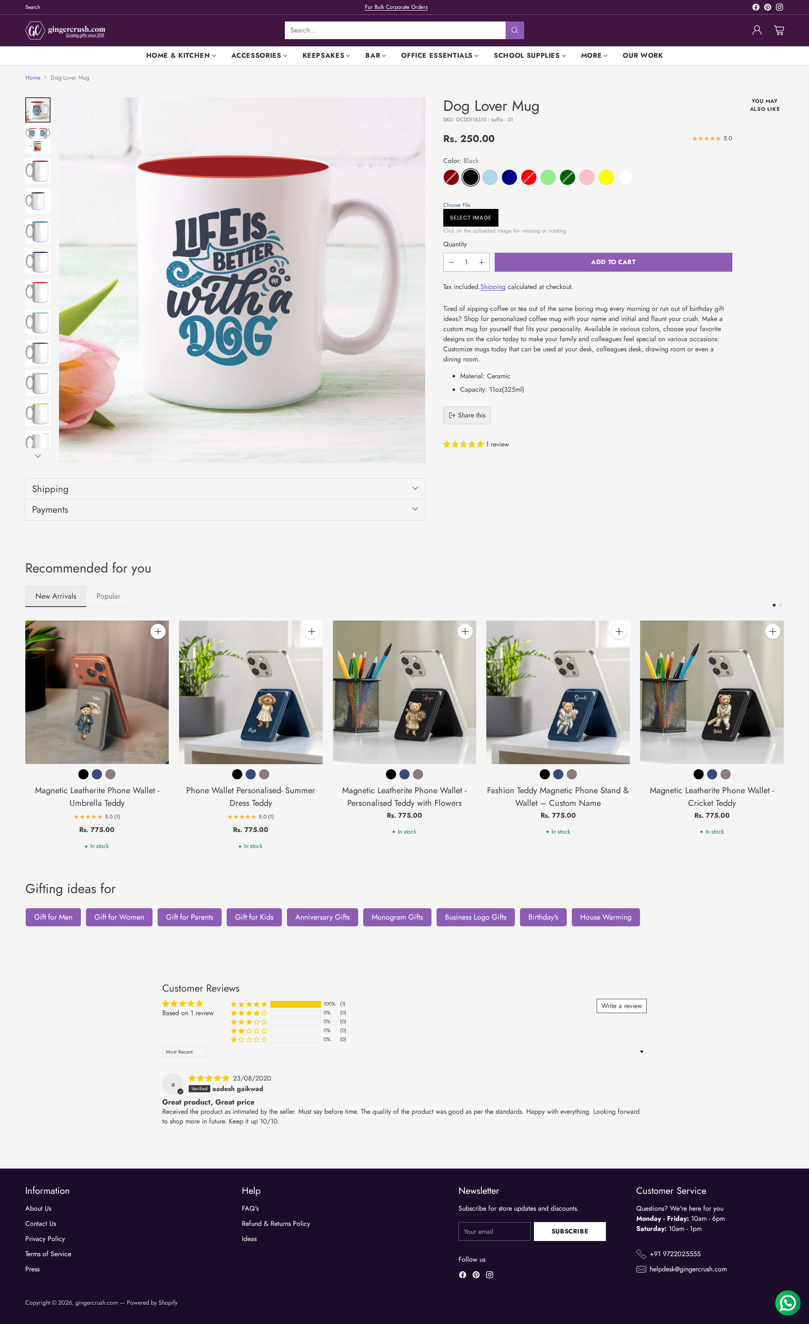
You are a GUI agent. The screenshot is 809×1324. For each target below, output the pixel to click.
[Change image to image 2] (38, 140)
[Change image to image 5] (38, 231)
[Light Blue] (490, 177)
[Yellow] (606, 177)
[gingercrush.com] (65, 30)
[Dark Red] (451, 177)
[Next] (783, 735)
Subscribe (570, 1231)
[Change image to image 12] (38, 443)
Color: (461, 161)
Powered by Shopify (152, 1302)
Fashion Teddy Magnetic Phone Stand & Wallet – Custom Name (558, 796)
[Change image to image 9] (38, 352)
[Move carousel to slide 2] (780, 605)
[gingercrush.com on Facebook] (756, 8)
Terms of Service (48, 1254)
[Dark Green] (568, 177)
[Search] (515, 30)
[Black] (471, 177)
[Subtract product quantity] (451, 262)
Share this (471, 415)
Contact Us (40, 1223)
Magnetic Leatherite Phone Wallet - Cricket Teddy (712, 796)
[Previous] (25, 735)
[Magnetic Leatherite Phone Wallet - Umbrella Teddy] (97, 692)
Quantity (455, 244)
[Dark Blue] (509, 177)
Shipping (493, 287)
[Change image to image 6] (38, 261)
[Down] (38, 455)
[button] (585, 205)
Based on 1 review (188, 1013)
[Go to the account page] (757, 30)
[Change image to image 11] (38, 413)
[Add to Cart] (158, 631)
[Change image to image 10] (38, 383)
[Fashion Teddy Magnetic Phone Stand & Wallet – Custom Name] (558, 692)
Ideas (249, 1239)
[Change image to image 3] (38, 170)
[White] (626, 177)
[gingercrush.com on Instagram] (779, 8)
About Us (38, 1208)
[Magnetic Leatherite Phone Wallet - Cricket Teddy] (712, 692)
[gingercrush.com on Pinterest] (767, 8)
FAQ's (250, 1208)
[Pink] (587, 177)
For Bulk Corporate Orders (396, 7)
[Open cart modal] (779, 30)
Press (32, 1269)
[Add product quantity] (481, 262)
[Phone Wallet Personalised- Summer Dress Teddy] (251, 692)
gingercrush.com (96, 1302)
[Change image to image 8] (38, 322)
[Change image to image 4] (38, 201)
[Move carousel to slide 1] (774, 605)
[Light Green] (548, 177)
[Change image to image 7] (38, 292)
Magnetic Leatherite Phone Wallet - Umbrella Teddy (97, 796)
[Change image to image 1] (38, 110)
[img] (210, 1078)
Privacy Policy (45, 1239)
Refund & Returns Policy (276, 1223)
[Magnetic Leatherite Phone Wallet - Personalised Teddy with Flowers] (405, 692)
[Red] (529, 177)
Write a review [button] (621, 1006)
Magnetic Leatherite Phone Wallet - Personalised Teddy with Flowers (404, 796)
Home (32, 77)
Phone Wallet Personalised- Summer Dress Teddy (250, 796)
